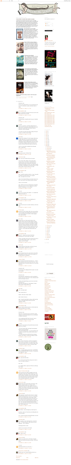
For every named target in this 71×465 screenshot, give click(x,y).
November (48, 148)
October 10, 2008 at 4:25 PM (25, 188)
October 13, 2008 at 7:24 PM (25, 405)
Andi (19, 445)
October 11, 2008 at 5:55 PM (25, 309)
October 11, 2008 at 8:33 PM (25, 345)
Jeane (20, 251)
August (48, 227)
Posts (47, 23)
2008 (47, 145)
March (48, 234)
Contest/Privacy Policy (48, 126)
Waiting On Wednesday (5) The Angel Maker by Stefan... (50, 182)
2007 (47, 239)
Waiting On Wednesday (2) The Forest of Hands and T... (50, 223)
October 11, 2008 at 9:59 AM (25, 272)
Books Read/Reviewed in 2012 (49, 117)
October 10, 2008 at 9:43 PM (25, 242)
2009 (47, 144)
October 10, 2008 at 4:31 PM (25, 195)
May (47, 231)
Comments (48, 25)
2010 (47, 142)
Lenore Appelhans (21, 170)
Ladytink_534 (21, 259)
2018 (47, 131)
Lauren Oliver (47, 293)
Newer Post (18, 457)
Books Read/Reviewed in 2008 (49, 122)
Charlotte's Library (47, 285)
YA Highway (46, 311)
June (47, 230)
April (47, 233)
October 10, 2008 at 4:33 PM (25, 200)
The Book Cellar (47, 307)
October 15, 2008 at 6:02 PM (25, 434)
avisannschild (21, 393)
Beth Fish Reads (47, 283)
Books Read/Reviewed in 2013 (49, 116)
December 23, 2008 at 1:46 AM (25, 448)
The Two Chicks (21, 382)
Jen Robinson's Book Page (49, 292)
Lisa (19, 323)
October (48, 149)
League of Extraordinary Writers (50, 294)
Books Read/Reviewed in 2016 (49, 112)
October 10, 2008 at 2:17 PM (25, 108)
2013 (47, 138)
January (48, 237)
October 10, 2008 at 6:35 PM (25, 216)
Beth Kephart (21, 419)
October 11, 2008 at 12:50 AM (25, 265)
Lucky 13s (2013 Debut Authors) (50, 297)
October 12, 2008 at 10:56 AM (25, 379)
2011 (47, 141)
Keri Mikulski (21, 348)
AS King (46, 282)
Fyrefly (20, 136)
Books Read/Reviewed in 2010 (49, 120)
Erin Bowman (47, 288)
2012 (47, 139)
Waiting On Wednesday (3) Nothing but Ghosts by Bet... (50, 207)
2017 (47, 132)
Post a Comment (19, 456)
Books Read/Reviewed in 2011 (49, 118)
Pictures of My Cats (48, 125)
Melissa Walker (47, 298)
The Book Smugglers (48, 308)
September (48, 225)
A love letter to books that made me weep (25, 19)
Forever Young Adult (48, 289)
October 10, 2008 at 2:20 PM (25, 121)
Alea (19, 124)
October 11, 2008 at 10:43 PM (25, 368)
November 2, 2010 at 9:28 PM (25, 453)
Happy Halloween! (49, 153)
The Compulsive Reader (48, 309)
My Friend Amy (47, 299)
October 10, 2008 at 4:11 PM (25, 154)
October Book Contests (50, 212)
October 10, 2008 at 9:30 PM (25, 231)
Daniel (20, 288)
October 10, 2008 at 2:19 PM (25, 115)
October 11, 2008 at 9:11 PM (25, 353)
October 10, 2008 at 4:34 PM (25, 207)
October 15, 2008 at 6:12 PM (25, 442)
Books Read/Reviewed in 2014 (49, 115)
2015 (47, 135)
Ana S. (20, 218)
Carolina (20, 244)
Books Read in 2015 (48, 113)
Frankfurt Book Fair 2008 (50, 187)
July (47, 228)
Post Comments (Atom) (24, 459)
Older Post (36, 457)
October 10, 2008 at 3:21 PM (25, 134)
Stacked (46, 306)
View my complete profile (49, 46)
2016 (47, 134)
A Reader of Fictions (48, 279)
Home (27, 457)
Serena (20, 151)
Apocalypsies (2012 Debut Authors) (50, 280)
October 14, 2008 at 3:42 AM (25, 429)
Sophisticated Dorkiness (48, 303)
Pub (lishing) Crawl (48, 302)
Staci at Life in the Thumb (49, 304)
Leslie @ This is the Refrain (23, 450)
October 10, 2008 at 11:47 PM (25, 256)
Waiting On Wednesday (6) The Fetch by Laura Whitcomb (50, 158)
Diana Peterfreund (47, 287)
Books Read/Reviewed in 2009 (49, 121)
